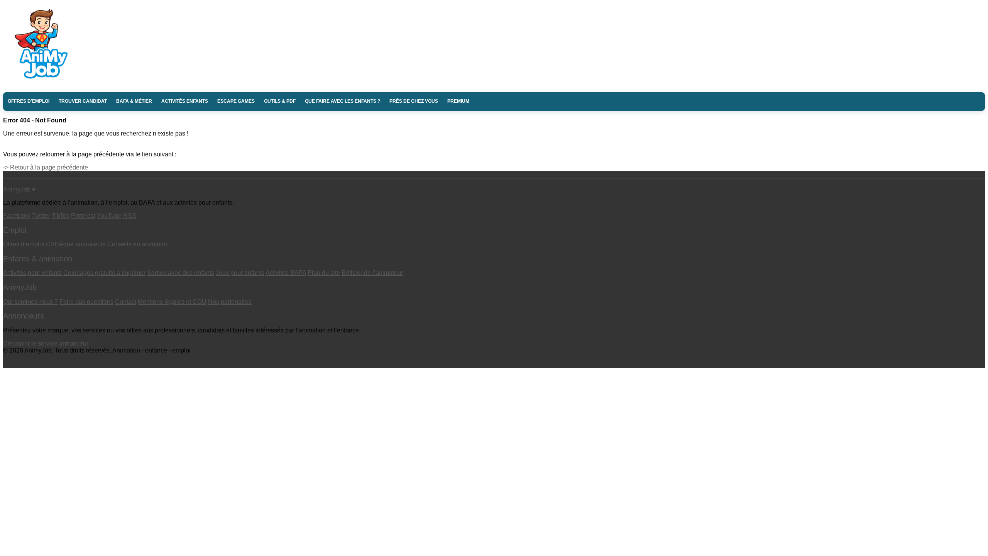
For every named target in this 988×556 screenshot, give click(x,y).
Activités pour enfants (32, 273)
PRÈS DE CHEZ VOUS (413, 101)
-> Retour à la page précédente (45, 167)
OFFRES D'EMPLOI (28, 101)
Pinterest (83, 215)
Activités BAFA (286, 273)
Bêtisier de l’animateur (372, 273)
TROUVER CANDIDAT (83, 101)
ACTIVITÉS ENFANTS (184, 101)
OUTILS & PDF (280, 101)
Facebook (16, 215)
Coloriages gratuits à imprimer (104, 273)
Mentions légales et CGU (172, 301)
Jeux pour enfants (240, 273)
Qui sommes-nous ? (30, 301)
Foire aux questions (86, 301)
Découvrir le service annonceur (45, 343)
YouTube (109, 215)
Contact (125, 301)
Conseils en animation (138, 244)
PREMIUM (458, 101)
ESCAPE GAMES (236, 101)
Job (19, 189)
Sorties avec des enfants (180, 273)
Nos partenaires (230, 301)
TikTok (60, 215)
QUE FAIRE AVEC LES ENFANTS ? (342, 101)
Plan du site (324, 273)
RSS (129, 215)
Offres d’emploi (23, 244)
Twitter (41, 215)
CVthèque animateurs (76, 244)
